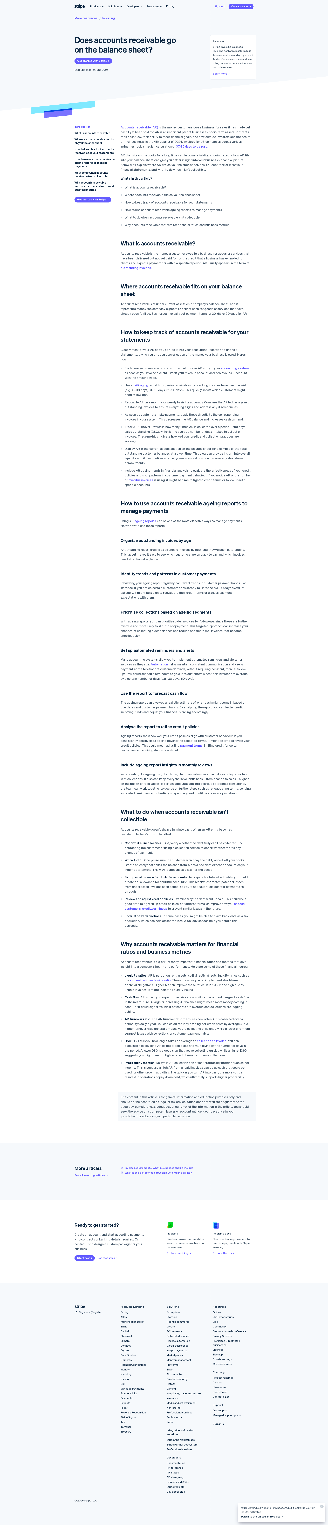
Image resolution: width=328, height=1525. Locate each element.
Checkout (126, 1336)
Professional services (179, 1412)
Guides (217, 1312)
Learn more (220, 73)
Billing (124, 1326)
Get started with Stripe (92, 60)
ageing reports (145, 521)
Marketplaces (175, 1355)
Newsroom (219, 1387)
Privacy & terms (222, 1336)
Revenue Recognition (133, 1412)
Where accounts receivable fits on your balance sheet (94, 141)
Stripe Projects (175, 1486)
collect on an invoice (211, 1041)
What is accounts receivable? (92, 133)
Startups (172, 1317)
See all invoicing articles (89, 1175)
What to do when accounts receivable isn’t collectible (91, 174)
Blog (215, 1321)
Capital (125, 1331)
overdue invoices (140, 480)
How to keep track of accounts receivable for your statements (94, 151)
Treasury (126, 1431)
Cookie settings (222, 1359)
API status (173, 1472)
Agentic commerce (178, 1321)
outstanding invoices (136, 268)
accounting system (235, 368)
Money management (179, 1360)
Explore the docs (223, 1253)
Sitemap (218, 1354)
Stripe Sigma (128, 1417)
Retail (170, 1422)
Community (220, 1326)
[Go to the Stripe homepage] (78, 1307)
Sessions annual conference (229, 1331)
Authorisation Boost (132, 1321)
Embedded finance (178, 1336)
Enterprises (173, 1312)
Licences (218, 1349)
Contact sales (239, 6)
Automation (159, 664)
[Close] (321, 1507)
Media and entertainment (182, 1403)
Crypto (125, 1350)
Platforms (173, 1364)
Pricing (170, 6)
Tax (123, 1422)
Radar (124, 1407)
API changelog (175, 1477)
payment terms (191, 745)
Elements (126, 1360)
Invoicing (108, 18)
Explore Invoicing (177, 1253)
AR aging (141, 385)
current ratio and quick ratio (150, 980)
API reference (175, 1467)
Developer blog (176, 1491)
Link (123, 1383)
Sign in (218, 6)
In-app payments (177, 1350)
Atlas (124, 1317)
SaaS (170, 1369)
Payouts (125, 1403)
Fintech (171, 1383)
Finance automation (178, 1340)
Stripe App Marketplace (181, 1439)
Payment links (129, 1393)
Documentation (176, 1463)
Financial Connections (133, 1364)
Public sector (174, 1417)
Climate (125, 1340)
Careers (217, 1382)
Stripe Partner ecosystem (182, 1444)
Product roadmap (223, 1377)
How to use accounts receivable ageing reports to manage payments (94, 162)
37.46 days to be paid (191, 146)
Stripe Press (220, 1392)
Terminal (126, 1426)
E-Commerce (174, 1331)
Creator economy (177, 1379)
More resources (86, 18)
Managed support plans (227, 1415)
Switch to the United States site (260, 1516)
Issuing (125, 1379)
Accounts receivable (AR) (139, 127)
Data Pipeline (128, 1355)
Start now (83, 1258)
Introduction (82, 126)
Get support (220, 1410)
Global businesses (177, 1345)
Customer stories (223, 1317)
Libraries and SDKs (178, 1482)
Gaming (171, 1388)
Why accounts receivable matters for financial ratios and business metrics (94, 186)
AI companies (175, 1374)
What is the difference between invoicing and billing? (158, 1172)
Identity (125, 1369)
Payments (127, 1398)
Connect (126, 1345)
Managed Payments (132, 1388)
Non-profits (174, 1407)
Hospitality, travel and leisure (184, 1393)
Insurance (172, 1398)
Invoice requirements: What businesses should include (159, 1168)
